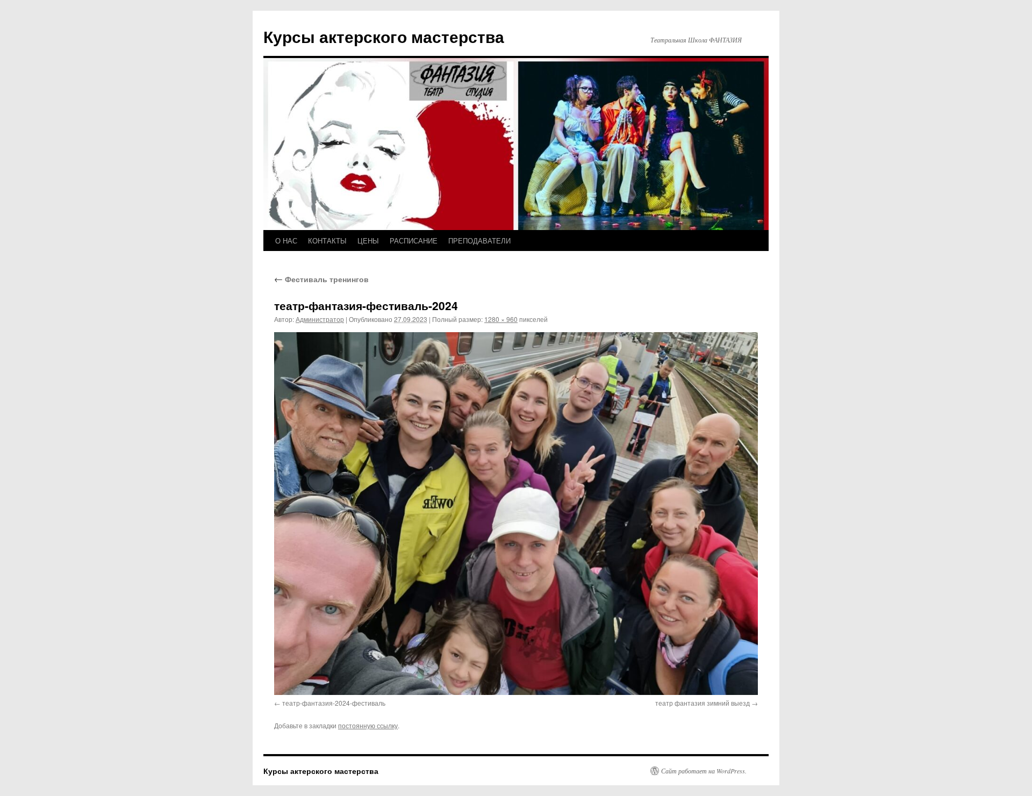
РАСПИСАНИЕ (414, 240)
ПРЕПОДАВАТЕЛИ (479, 240)
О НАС (286, 240)
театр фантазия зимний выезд (702, 702)
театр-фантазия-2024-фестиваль (333, 702)
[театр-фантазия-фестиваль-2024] (516, 513)
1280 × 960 (501, 319)
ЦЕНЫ (368, 240)
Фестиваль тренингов (321, 279)
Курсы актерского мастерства (383, 36)
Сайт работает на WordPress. (704, 770)
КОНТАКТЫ (327, 240)
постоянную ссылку (368, 725)
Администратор (320, 319)
